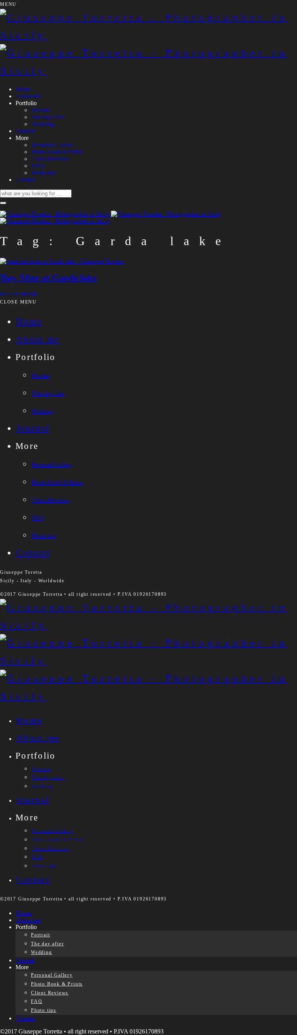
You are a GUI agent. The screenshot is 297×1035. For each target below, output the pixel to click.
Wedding (42, 124)
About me (27, 96)
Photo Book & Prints (56, 151)
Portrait (40, 110)
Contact (24, 179)
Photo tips (43, 172)
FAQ (37, 165)
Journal (24, 131)
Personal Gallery (51, 145)
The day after (47, 117)
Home (23, 89)
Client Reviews (49, 158)
